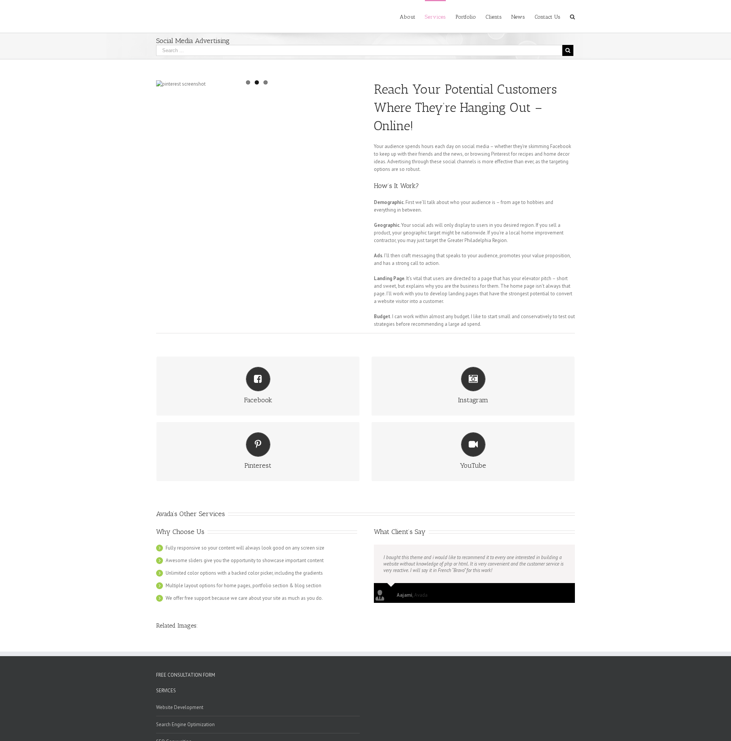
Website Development (179, 707)
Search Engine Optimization (185, 724)
